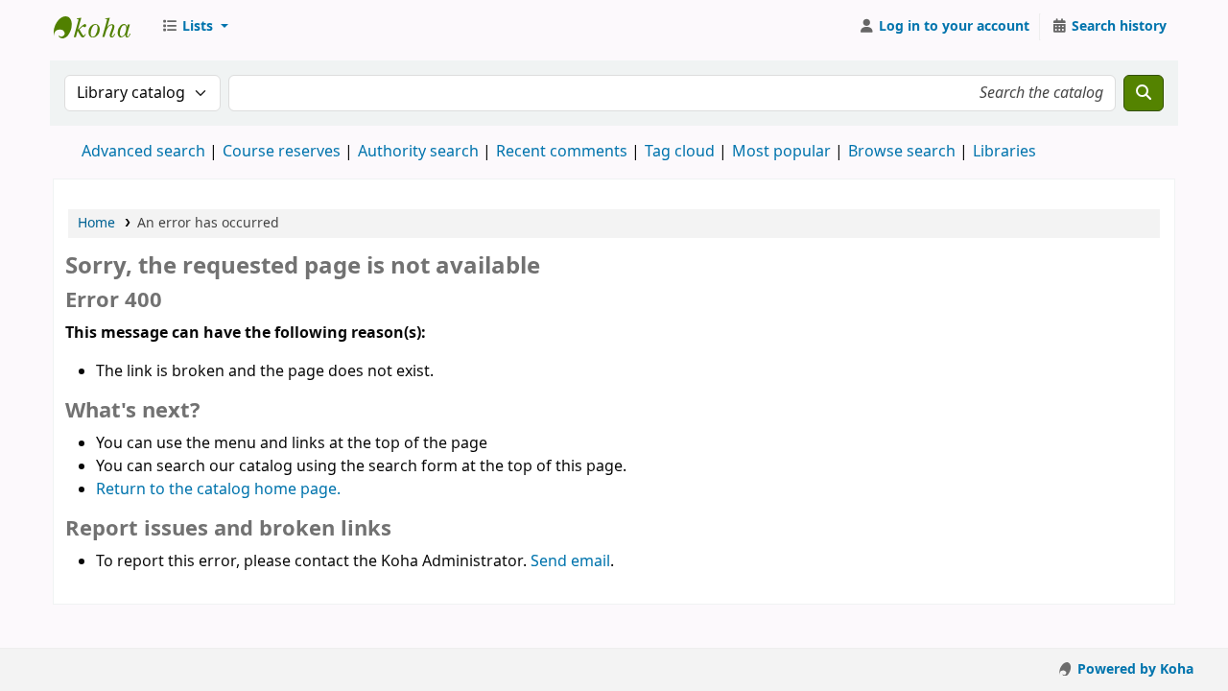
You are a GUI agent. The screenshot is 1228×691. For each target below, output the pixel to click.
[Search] (1143, 93)
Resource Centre (102, 27)
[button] (195, 27)
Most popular (781, 151)
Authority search (418, 151)
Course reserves (282, 151)
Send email (570, 561)
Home (96, 223)
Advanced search (143, 151)
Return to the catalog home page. (218, 489)
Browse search (902, 151)
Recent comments (561, 151)
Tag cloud (680, 151)
